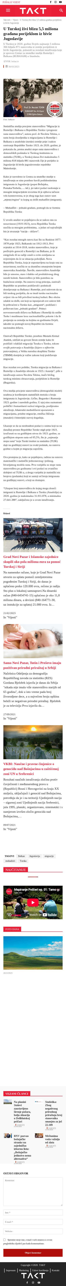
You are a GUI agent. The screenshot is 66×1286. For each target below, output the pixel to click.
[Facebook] (50, 2)
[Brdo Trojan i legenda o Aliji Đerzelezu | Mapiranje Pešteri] (33, 953)
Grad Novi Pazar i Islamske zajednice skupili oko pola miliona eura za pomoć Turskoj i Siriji (32, 561)
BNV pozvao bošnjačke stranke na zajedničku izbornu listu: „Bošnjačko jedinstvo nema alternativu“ (22, 1147)
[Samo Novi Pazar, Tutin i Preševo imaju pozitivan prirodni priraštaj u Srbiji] (33, 657)
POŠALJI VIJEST (11, 2)
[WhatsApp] (22, 73)
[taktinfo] (33, 11)
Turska (23, 861)
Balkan (21, 856)
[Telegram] (38, 73)
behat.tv (15, 61)
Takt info (6, 20)
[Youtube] (60, 2)
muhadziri (10, 861)
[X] (14, 73)
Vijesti (15, 20)
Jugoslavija (34, 856)
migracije (49, 856)
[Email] (30, 73)
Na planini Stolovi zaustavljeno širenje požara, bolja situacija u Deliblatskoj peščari (22, 1111)
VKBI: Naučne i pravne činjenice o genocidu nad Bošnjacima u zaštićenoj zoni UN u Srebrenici (31, 769)
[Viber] (45, 73)
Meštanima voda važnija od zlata (52, 1139)
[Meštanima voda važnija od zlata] (39, 1135)
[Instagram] (55, 2)
